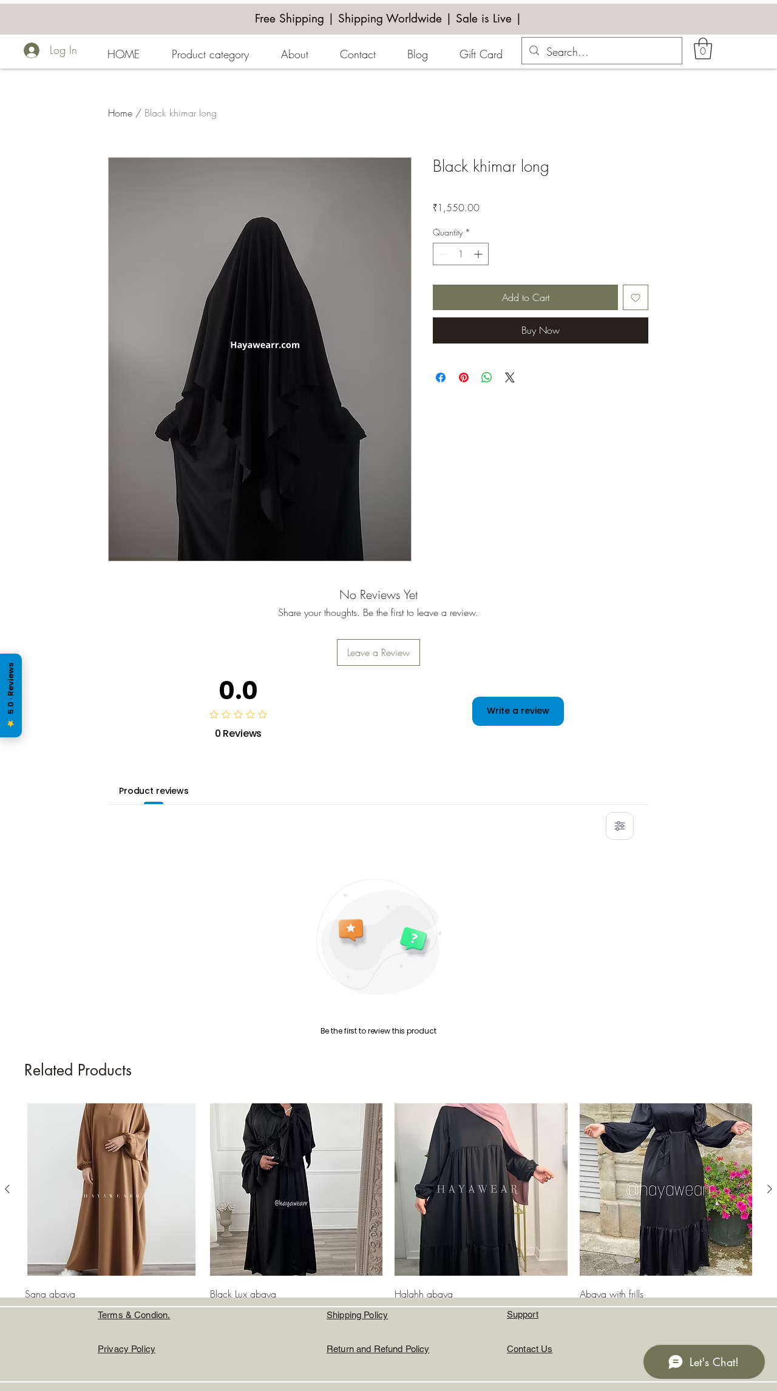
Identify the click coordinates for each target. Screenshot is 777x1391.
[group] (388, 1234)
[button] (703, 48)
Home (120, 113)
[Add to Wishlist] (635, 297)
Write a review (518, 711)
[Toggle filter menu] (620, 826)
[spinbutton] (461, 254)
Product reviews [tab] (154, 791)
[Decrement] (442, 254)
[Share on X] (510, 377)
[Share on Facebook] (440, 377)
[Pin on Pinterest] (463, 377)
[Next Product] (769, 1189)
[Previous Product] (7, 1189)
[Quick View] (111, 1189)
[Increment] (479, 254)
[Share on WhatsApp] (487, 377)
